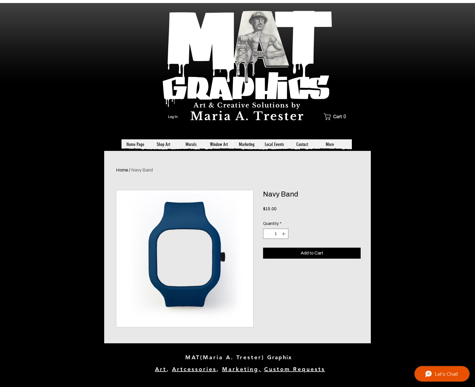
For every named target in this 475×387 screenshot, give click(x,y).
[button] (337, 116)
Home (122, 170)
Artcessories (194, 369)
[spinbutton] (276, 234)
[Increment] (284, 234)
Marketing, (241, 369)
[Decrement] (267, 234)
